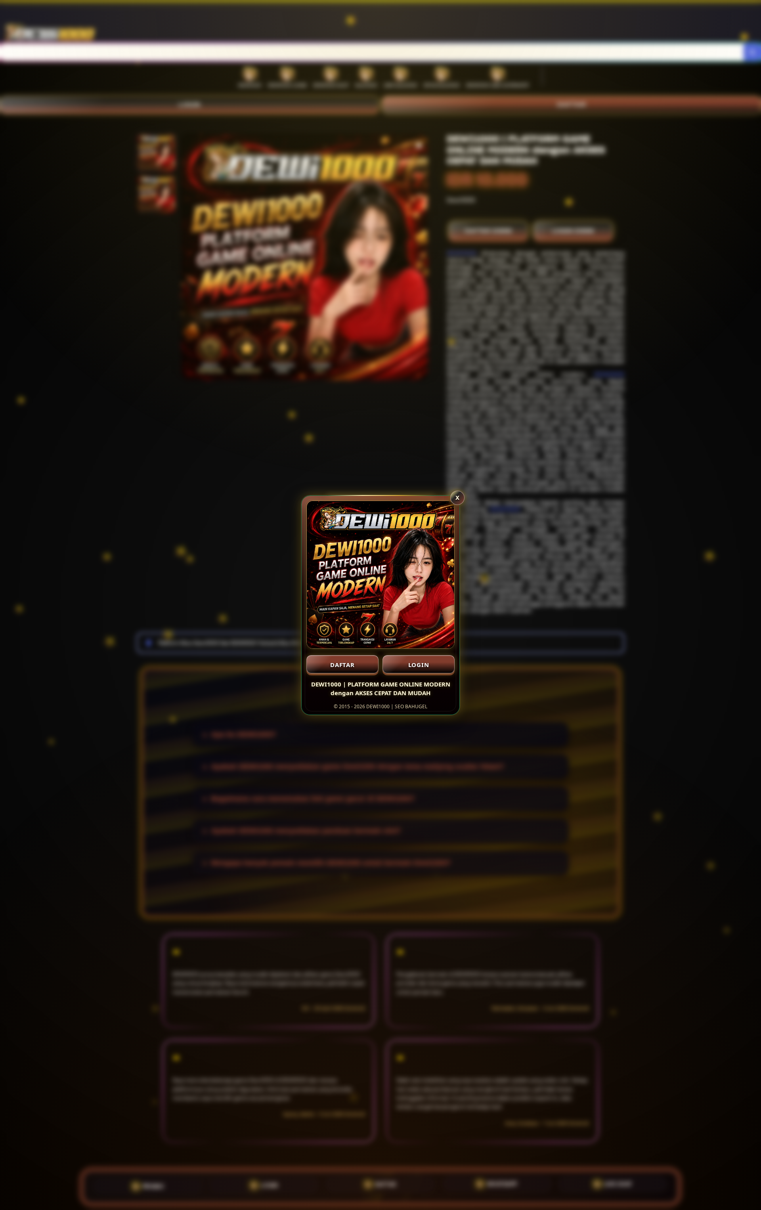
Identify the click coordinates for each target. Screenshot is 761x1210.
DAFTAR (342, 665)
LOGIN (418, 665)
